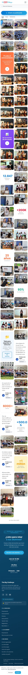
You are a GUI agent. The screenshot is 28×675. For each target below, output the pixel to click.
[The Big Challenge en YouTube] (10, 594)
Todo (2, 16)
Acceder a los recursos (7, 355)
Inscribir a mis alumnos (13, 552)
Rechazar (10, 672)
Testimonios (12, 16)
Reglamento (5, 623)
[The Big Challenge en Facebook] (3, 594)
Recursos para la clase (7, 635)
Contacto (5, 663)
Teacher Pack (5, 621)
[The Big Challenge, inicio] (7, 2)
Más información (12, 669)
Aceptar (18, 672)
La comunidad (5, 644)
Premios (4, 616)
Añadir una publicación (15, 13)
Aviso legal (11, 663)
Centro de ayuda (6, 649)
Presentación (5, 611)
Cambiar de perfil (6, 654)
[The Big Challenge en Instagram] (6, 594)
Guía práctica (5, 618)
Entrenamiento (5, 613)
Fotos (6, 16)
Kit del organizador (6, 642)
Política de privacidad (18, 663)
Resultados (4, 625)
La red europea (5, 647)
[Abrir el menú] (25, 2)
